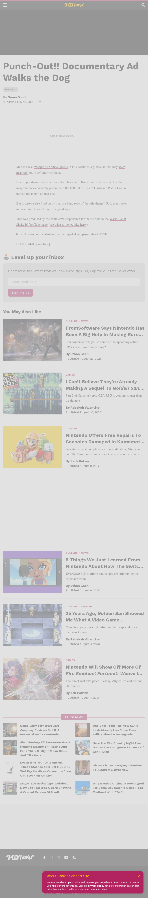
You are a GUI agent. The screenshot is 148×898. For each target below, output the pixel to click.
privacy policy (96, 885)
